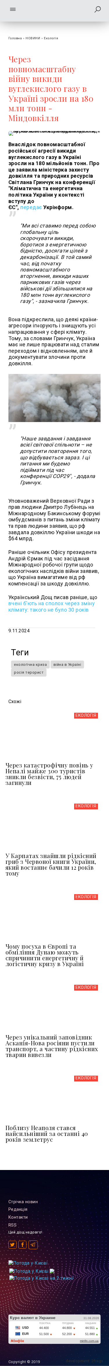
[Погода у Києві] (28, 1263)
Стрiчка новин (23, 1201)
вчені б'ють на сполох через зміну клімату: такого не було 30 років (51, 606)
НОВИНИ (33, 38)
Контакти (18, 1217)
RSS (12, 1225)
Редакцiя (18, 1209)
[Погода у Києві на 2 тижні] (41, 1276)
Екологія (51, 38)
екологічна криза (30, 664)
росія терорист (29, 672)
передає (31, 207)
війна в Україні (67, 664)
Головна (15, 38)
